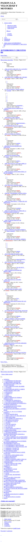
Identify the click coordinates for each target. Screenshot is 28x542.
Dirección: (14, 366)
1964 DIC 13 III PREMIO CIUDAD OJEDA (16, 193)
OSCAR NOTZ (20, 267)
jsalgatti (8, 78)
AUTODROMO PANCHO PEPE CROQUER (16, 310)
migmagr (18, 316)
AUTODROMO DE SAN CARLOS (14, 125)
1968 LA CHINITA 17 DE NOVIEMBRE (15, 318)
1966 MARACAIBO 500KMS (12, 117)
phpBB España (16, 528)
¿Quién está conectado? (8, 501)
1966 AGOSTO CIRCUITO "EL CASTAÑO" (16, 69)
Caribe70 (18, 74)
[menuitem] (11, 25)
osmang (18, 251)
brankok (7, 119)
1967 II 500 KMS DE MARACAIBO (14, 254)
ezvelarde (9, 90)
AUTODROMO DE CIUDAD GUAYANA (15, 352)
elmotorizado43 (9, 111)
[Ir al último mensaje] (21, 74)
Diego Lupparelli (11, 231)
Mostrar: (4, 365)
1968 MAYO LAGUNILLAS (12, 327)
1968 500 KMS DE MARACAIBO (13, 289)
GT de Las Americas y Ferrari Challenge (14, 89)
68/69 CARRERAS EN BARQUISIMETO (15, 229)
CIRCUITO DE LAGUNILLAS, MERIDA (15, 239)
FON (8, 70)
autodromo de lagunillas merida (12, 155)
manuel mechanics (20, 123)
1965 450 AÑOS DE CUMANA (13, 335)
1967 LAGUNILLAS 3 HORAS (13, 134)
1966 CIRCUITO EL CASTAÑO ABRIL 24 (15, 163)
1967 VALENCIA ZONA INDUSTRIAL (15, 262)
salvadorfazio (19, 105)
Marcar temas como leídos (7, 60)
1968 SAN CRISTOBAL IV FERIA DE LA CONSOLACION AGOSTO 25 (15, 211)
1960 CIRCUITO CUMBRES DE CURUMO (16, 77)
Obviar (2, 16)
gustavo (7, 156)
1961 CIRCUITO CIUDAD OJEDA (13, 185)
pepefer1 (18, 143)
